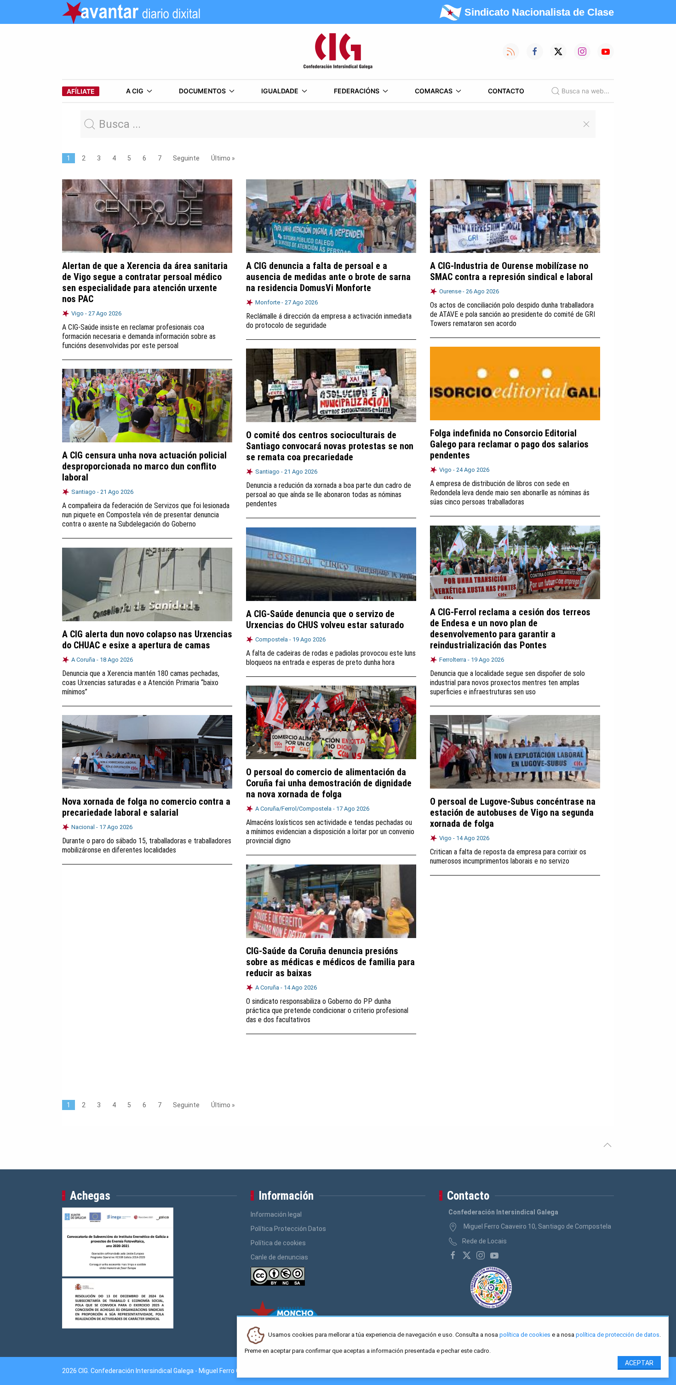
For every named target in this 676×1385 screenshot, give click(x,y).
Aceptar (639, 1363)
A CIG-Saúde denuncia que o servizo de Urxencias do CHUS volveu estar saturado (325, 619)
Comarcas (434, 91)
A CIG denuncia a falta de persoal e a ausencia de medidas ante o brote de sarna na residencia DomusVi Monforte (328, 276)
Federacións (356, 91)
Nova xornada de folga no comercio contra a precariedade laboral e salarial (146, 807)
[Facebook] (453, 1255)
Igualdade (279, 91)
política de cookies (524, 1335)
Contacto (506, 91)
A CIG (134, 91)
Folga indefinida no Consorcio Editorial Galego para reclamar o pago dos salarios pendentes (509, 444)
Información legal (276, 1214)
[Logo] (338, 51)
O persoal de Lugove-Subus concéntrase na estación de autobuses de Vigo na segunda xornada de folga (513, 812)
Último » (223, 158)
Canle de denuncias (279, 1257)
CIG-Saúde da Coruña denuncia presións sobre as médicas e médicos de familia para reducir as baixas (330, 962)
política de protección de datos (617, 1335)
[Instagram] (480, 1255)
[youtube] (494, 1255)
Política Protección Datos (288, 1228)
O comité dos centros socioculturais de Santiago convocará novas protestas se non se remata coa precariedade (329, 446)
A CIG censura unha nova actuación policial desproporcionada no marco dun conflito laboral (144, 466)
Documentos (202, 91)
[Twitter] (466, 1255)
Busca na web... (585, 91)
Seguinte (186, 158)
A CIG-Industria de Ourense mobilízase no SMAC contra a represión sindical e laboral (511, 271)
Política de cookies (278, 1243)
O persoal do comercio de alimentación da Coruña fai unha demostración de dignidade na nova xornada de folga (329, 783)
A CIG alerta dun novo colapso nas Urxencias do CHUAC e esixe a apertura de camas (147, 640)
